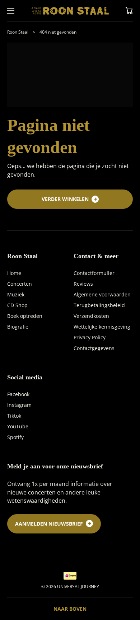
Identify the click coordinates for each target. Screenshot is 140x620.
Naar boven (70, 609)
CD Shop (17, 305)
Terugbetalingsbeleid (99, 305)
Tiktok (14, 415)
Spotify (15, 437)
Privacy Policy (90, 337)
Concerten (19, 283)
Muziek (15, 294)
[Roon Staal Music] (70, 10)
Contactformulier (94, 273)
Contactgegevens (94, 348)
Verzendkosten (91, 316)
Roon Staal (17, 32)
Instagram (19, 405)
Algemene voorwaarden (102, 294)
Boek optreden (24, 316)
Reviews (83, 283)
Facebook (18, 394)
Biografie (17, 326)
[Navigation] (10, 10)
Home (14, 273)
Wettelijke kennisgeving (102, 326)
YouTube (17, 426)
